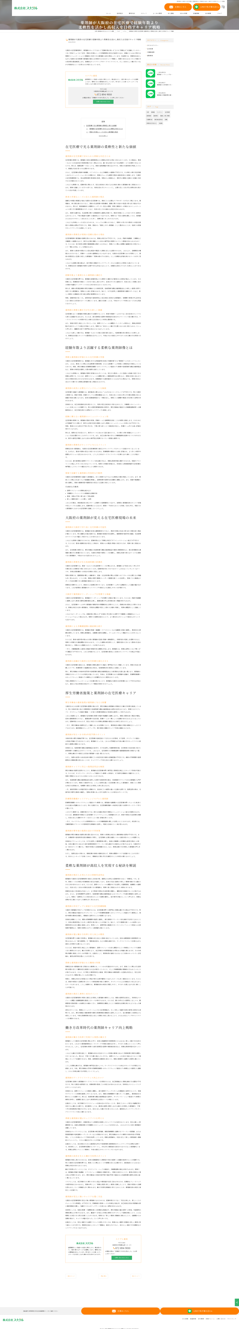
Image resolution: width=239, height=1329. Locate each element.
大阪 (148, 112)
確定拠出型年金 (159, 119)
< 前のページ (71, 1276)
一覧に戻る (103, 1276)
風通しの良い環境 (165, 116)
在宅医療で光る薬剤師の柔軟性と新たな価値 (101, 125)
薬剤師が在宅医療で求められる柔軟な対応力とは (106, 129)
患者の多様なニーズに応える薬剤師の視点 (103, 132)
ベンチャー (160, 112)
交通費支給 (149, 119)
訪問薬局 (149, 116)
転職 (166, 119)
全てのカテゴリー (153, 45)
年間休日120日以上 (152, 123)
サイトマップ (231, 1319)
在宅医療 (150, 49)
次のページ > (136, 1276)
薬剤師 (153, 112)
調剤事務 (150, 56)
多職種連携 (150, 52)
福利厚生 (155, 116)
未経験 (160, 123)
